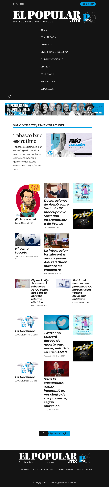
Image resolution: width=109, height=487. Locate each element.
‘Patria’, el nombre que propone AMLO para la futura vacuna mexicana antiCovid (82, 290)
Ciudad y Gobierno (51, 59)
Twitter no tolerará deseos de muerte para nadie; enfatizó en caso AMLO (56, 342)
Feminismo (46, 44)
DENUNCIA (89, 4)
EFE (45, 227)
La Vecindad (25, 331)
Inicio (43, 30)
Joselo (17, 223)
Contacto (70, 469)
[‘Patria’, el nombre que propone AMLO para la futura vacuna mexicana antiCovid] (63, 283)
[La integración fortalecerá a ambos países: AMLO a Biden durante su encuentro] (56, 240)
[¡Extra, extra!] (27, 200)
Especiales (47, 89)
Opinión (45, 66)
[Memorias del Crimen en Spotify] (83, 218)
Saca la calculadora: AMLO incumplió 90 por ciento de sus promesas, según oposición (55, 392)
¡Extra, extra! (25, 219)
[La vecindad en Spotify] (83, 192)
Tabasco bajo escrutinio (27, 138)
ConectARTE (47, 74)
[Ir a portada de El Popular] (54, 16)
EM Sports (46, 81)
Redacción (48, 356)
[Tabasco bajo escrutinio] (69, 144)
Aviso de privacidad (84, 469)
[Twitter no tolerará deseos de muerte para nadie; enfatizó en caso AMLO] (56, 322)
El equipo (59, 469)
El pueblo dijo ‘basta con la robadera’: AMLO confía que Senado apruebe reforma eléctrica (40, 291)
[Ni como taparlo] (27, 239)
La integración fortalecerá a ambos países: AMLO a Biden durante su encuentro (56, 260)
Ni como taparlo (22, 250)
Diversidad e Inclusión (54, 52)
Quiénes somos (27, 469)
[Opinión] (54, 109)
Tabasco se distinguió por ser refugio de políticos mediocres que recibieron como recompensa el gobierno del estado (27, 154)
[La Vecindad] (27, 322)
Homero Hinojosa (22, 256)
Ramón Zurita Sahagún (23, 165)
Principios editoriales (44, 469)
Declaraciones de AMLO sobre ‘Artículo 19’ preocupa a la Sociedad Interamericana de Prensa (56, 212)
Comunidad (47, 37)
